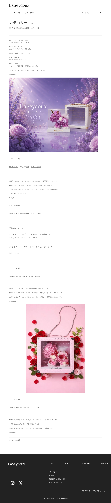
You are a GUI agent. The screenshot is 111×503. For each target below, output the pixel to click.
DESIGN (67, 463)
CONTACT (104, 463)
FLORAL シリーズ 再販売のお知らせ (20, 217)
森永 (27, 28)
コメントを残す (36, 28)
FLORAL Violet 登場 (14, 32)
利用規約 (51, 475)
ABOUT (51, 463)
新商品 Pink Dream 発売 (15, 280)
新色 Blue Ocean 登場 (15, 171)
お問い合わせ (53, 472)
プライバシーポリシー (55, 482)
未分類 (18, 158)
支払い (20, 13)
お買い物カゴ (29, 13)
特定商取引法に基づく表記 (57, 479)
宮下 (27, 276)
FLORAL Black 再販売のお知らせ (19, 411)
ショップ (12, 13)
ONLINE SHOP (85, 463)
